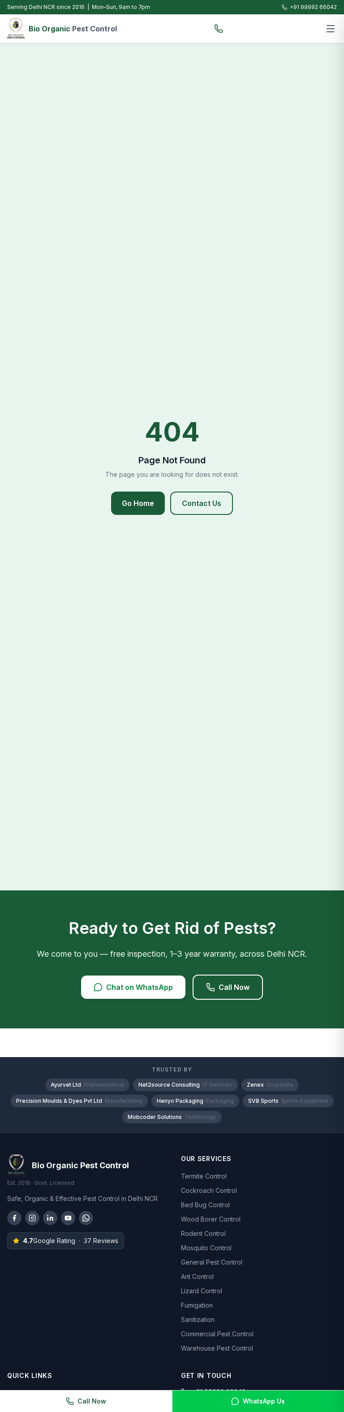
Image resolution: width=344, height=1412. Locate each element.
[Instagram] (32, 1218)
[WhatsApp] (86, 1218)
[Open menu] (330, 29)
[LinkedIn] (50, 1218)
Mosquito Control (206, 1248)
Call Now (234, 987)
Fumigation (197, 1305)
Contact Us (201, 503)
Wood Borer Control (211, 1219)
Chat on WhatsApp (139, 987)
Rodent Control (203, 1233)
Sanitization (198, 1319)
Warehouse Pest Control (217, 1348)
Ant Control (197, 1276)
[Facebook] (14, 1218)
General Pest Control (211, 1262)
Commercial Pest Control (217, 1334)
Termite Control (204, 1176)
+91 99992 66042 (313, 7)
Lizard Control (201, 1291)
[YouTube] (68, 1218)
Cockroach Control (209, 1190)
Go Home (138, 503)
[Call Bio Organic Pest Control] (218, 29)
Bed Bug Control (205, 1205)
